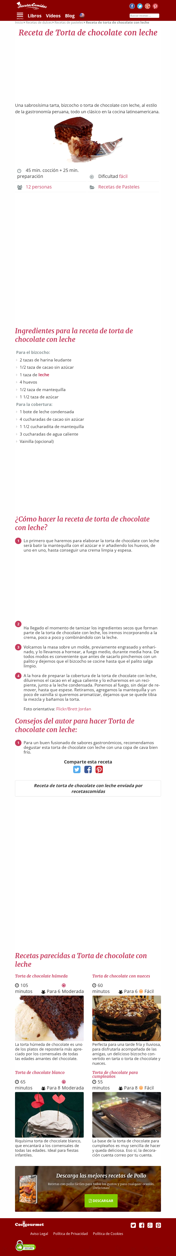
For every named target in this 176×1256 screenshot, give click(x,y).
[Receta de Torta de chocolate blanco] (49, 1136)
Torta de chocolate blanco (40, 1072)
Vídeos (53, 16)
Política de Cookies (108, 1233)
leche (43, 375)
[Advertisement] (88, 68)
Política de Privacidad (71, 1233)
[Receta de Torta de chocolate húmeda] (49, 1040)
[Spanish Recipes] (81, 16)
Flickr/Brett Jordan (73, 709)
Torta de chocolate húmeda (41, 976)
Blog (70, 16)
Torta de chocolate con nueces (121, 976)
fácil (123, 176)
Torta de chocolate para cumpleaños (115, 1074)
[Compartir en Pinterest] (99, 771)
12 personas (39, 187)
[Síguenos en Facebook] (132, 6)
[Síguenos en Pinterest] (155, 6)
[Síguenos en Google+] (147, 6)
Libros (34, 16)
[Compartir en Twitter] (77, 771)
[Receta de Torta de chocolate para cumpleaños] (126, 1136)
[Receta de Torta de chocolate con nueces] (126, 1040)
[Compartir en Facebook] (88, 771)
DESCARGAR (102, 1200)
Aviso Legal (39, 1233)
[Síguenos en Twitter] (140, 6)
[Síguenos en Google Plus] (150, 1225)
